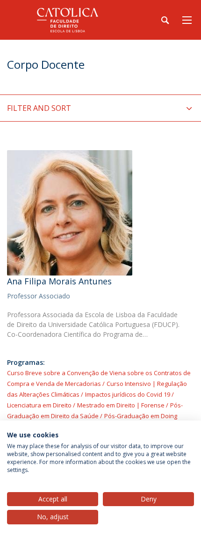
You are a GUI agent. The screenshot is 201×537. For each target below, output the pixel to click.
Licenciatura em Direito (39, 405)
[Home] (65, 20)
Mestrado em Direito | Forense (121, 405)
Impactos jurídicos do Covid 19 (127, 394)
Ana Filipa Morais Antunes (59, 281)
